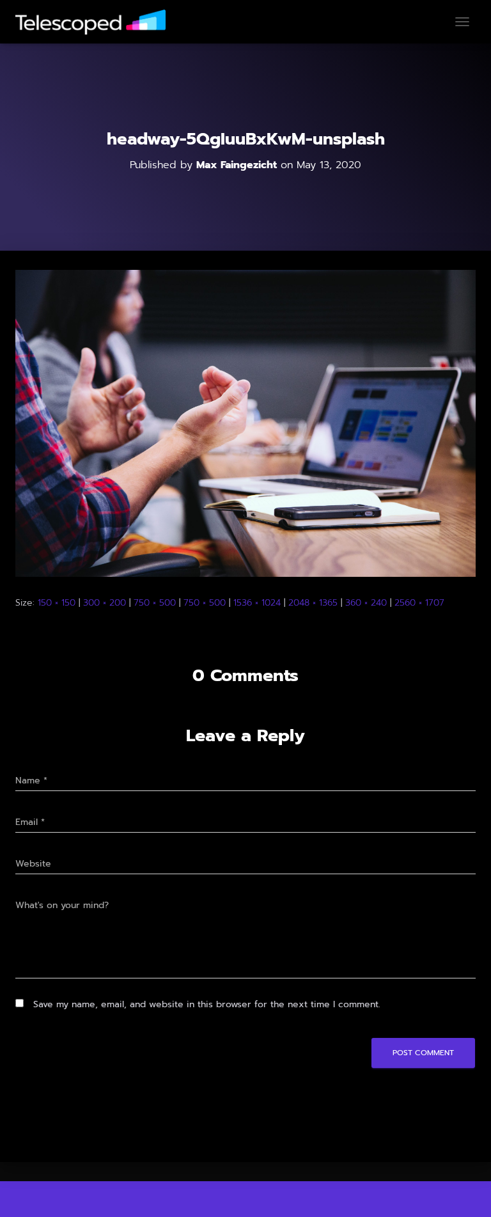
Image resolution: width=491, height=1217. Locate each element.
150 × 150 (56, 602)
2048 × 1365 (313, 602)
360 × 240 (366, 602)
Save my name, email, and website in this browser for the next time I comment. (206, 1004)
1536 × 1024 (257, 602)
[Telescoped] (95, 22)
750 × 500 (155, 602)
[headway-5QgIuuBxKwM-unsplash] (245, 423)
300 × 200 (104, 602)
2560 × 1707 (419, 602)
